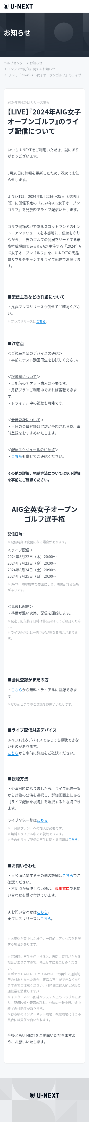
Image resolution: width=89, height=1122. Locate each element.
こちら (41, 321)
